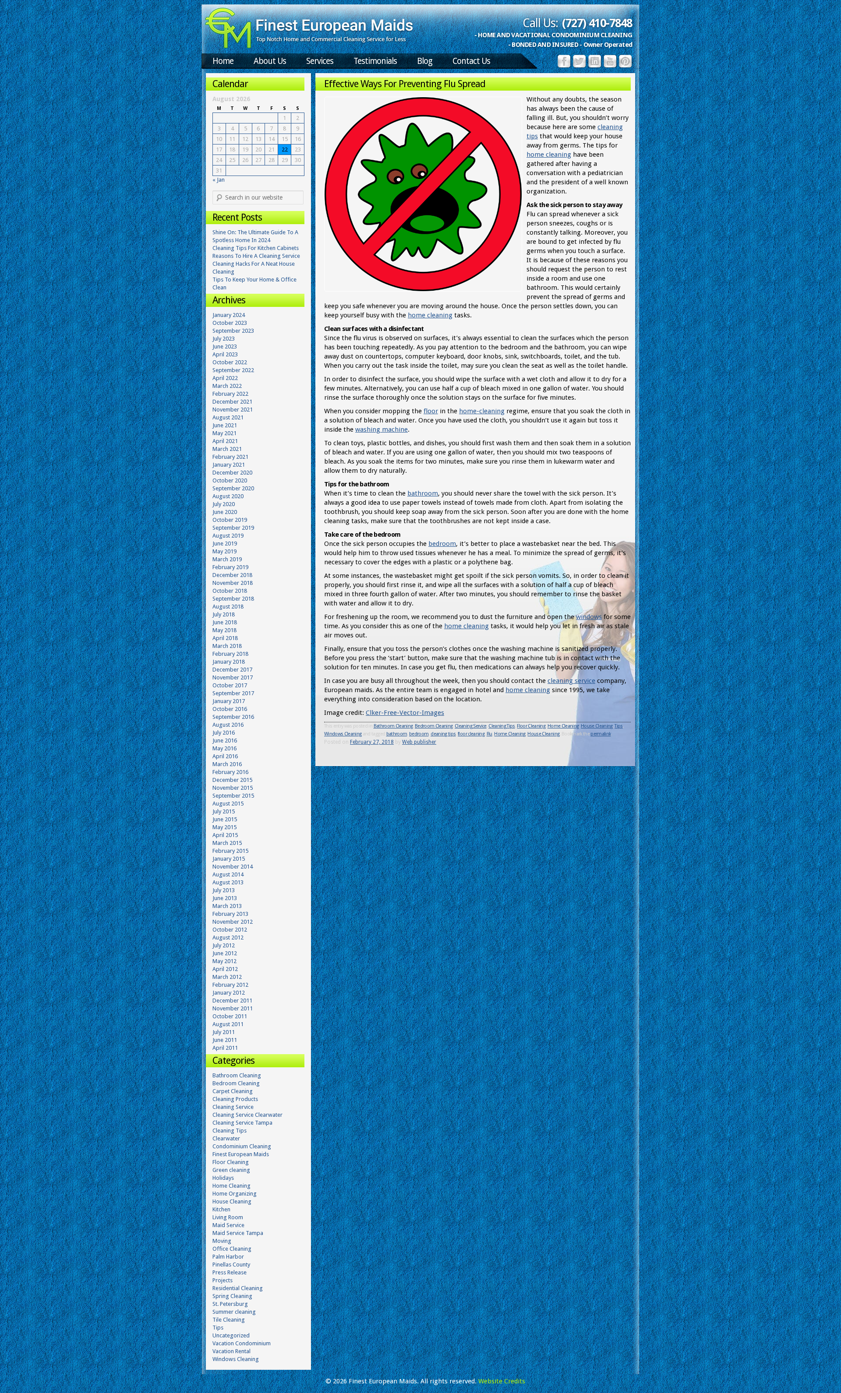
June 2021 (224, 425)
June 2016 (224, 740)
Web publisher (419, 742)
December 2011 (232, 1000)
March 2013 (227, 906)
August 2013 (228, 882)
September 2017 (233, 693)
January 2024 (228, 315)
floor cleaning (471, 734)
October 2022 (229, 362)
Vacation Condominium (241, 1343)
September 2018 (233, 598)
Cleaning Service (470, 726)
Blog (424, 61)
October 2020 (229, 480)
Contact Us (471, 61)
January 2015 (228, 858)
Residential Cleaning (237, 1288)
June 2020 (224, 512)
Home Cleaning (563, 726)
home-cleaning (482, 411)
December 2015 (232, 780)
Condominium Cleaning (241, 1146)
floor (431, 411)
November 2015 (232, 787)
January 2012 (228, 992)
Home (222, 61)
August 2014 (228, 874)
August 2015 (228, 803)
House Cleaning (597, 726)
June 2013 (224, 898)
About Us (270, 61)
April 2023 (225, 354)
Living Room (227, 1217)
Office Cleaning (231, 1248)
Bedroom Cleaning (433, 726)
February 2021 (230, 457)
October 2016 (229, 709)
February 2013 (230, 914)
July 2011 (223, 1032)
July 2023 (223, 338)
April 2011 (225, 1048)
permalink (600, 734)
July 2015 (223, 811)
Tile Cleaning (228, 1319)
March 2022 (227, 386)
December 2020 (232, 472)
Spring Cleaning (232, 1296)
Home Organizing (234, 1193)
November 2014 (232, 866)
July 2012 (223, 945)
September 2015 (233, 795)
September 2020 (233, 488)
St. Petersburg (230, 1304)
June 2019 (224, 543)
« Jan (218, 179)
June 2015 (224, 819)
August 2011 (228, 1024)
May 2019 (224, 551)
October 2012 (229, 929)
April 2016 (225, 756)
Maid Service (228, 1225)
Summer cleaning (234, 1312)
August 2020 (228, 496)
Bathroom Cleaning (393, 726)
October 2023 (229, 323)
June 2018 (224, 622)
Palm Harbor (228, 1256)
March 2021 (227, 449)
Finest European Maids (240, 1154)
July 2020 (223, 504)
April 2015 (225, 835)
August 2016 (228, 724)
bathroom (422, 493)
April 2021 (225, 441)
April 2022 (225, 378)
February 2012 (230, 984)
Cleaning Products (235, 1099)
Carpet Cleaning (232, 1091)
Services (319, 61)
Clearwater (226, 1138)
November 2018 (232, 583)
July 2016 (223, 732)
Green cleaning (231, 1170)
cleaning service (571, 681)
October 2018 (229, 590)
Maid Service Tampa (237, 1233)
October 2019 (229, 520)
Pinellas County (231, 1264)
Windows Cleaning (342, 734)
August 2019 (228, 535)
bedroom (442, 544)
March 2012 (227, 977)
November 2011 (232, 1008)
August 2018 (228, 606)
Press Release (229, 1272)
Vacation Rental (231, 1351)
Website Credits (501, 1381)
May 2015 (224, 827)
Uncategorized (231, 1335)
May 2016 (224, 748)
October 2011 (229, 1016)
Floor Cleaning (531, 726)
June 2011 (224, 1040)
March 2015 (227, 843)
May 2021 (224, 433)
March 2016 (227, 764)
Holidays (223, 1178)
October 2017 (229, 685)
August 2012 (228, 937)
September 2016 (233, 717)
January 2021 (228, 464)
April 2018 (225, 638)
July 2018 (223, 614)
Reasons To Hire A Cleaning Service (256, 256)
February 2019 (230, 567)
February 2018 (230, 654)
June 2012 (224, 953)
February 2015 (230, 851)
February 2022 (230, 393)
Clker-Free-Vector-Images (405, 713)
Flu (489, 734)
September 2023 (233, 330)
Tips (618, 726)
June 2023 (224, 346)
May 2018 (224, 630)
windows (589, 617)
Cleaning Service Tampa (242, 1122)
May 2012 (224, 961)
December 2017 (232, 669)
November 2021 (232, 409)
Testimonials (375, 61)
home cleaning (549, 154)
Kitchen (221, 1209)
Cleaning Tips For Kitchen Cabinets (255, 248)
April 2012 (225, 969)
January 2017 (228, 701)
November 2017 (232, 677)
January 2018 (228, 661)
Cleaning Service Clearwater (247, 1115)
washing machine (381, 429)
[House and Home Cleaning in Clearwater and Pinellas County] (309, 46)
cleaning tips (443, 734)
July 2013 (223, 890)
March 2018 (227, 646)
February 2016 (230, 772)
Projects (222, 1280)
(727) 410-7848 (597, 23)
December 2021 (232, 401)
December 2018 (232, 575)
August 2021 (228, 417)
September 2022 (233, 370)
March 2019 (227, 559)
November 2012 (232, 921)
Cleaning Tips (501, 726)
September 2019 (233, 527)
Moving (221, 1241)
